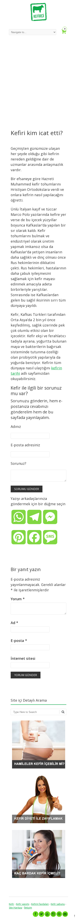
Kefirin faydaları (40, 904)
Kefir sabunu (58, 904)
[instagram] (53, 914)
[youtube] (47, 914)
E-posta (19, 640)
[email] (65, 914)
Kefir (11, 904)
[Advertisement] (38, 82)
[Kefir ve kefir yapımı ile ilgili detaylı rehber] (38, 20)
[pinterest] (59, 914)
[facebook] (35, 914)
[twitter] (41, 914)
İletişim (28, 907)
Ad (14, 622)
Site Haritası (15, 907)
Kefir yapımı (22, 904)
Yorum (18, 598)
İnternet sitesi (23, 658)
